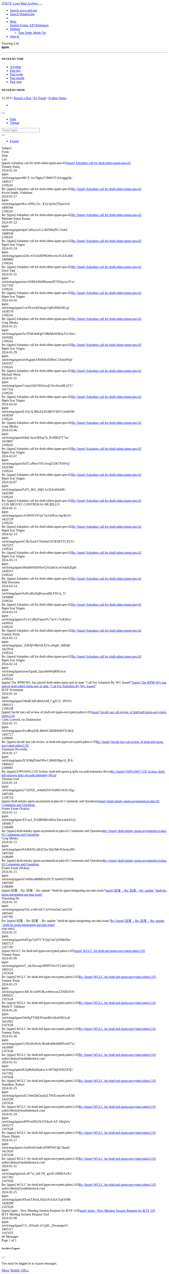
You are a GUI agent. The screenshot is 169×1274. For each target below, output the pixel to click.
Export (14, 141)
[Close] (3, 1257)
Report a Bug (22, 98)
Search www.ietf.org (23, 10)
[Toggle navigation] (40, 4)
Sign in (14, 36)
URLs (25, 1270)
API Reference (39, 25)
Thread (14, 123)
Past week (16, 74)
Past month (17, 78)
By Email (40, 98)
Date (13, 119)
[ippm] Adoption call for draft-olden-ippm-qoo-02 (98, 163)
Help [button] (13, 21)
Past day (15, 70)
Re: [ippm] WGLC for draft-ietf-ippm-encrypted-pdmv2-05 (117, 977)
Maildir (15, 1270)
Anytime (15, 67)
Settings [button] (15, 29)
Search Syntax (19, 25)
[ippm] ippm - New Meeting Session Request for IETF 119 (116, 1210)
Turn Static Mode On (32, 32)
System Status (57, 98)
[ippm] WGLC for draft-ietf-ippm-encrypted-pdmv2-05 (109, 951)
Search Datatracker (22, 14)
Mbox (5, 1270)
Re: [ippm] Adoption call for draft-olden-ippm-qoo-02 (106, 189)
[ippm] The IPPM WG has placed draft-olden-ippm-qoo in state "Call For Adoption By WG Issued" (84, 684)
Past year (16, 81)
